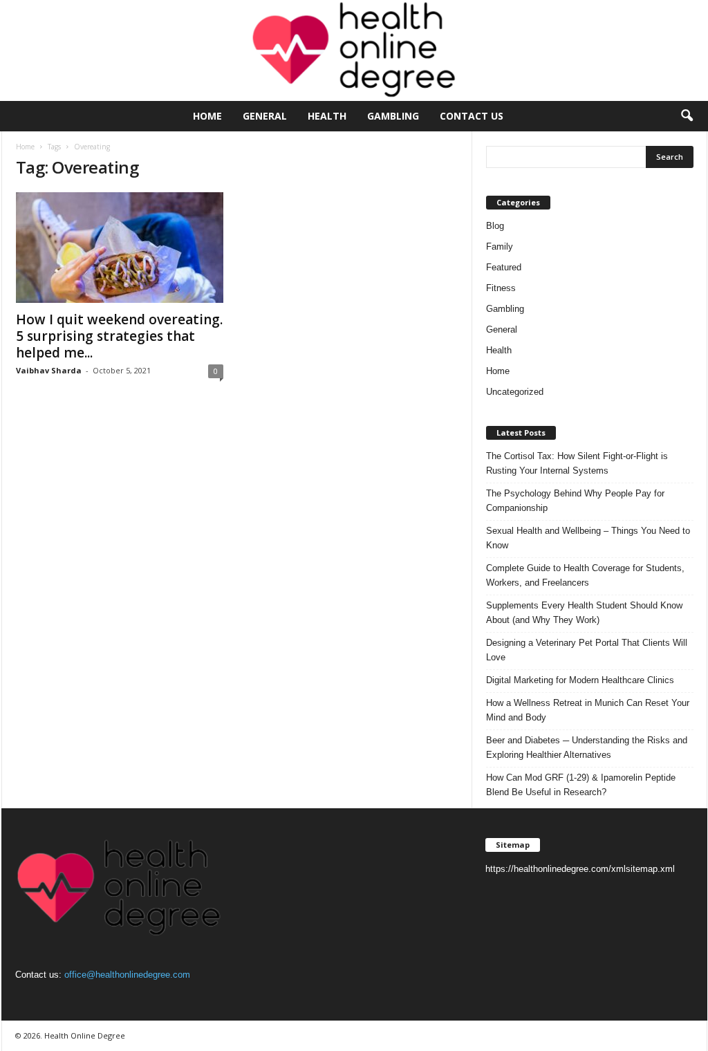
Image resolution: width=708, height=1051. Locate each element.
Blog (495, 226)
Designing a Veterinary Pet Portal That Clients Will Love (586, 650)
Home (207, 115)
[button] (686, 116)
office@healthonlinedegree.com (127, 974)
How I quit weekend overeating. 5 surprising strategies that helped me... (119, 336)
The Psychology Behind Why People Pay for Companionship (575, 500)
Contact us (471, 115)
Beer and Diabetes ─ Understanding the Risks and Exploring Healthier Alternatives (586, 747)
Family (499, 246)
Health (327, 115)
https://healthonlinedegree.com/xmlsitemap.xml (580, 869)
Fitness (501, 288)
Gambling (393, 115)
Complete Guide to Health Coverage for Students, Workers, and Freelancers (585, 575)
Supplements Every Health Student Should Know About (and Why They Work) (584, 612)
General (265, 115)
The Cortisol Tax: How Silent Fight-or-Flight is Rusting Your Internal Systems (577, 463)
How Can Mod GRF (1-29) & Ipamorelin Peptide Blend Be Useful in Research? (581, 784)
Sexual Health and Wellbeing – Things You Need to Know (588, 538)
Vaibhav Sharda (49, 370)
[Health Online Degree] (354, 50)
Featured (503, 267)
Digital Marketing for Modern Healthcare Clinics (580, 680)
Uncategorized (514, 392)
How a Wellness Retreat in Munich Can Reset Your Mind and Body (587, 710)
